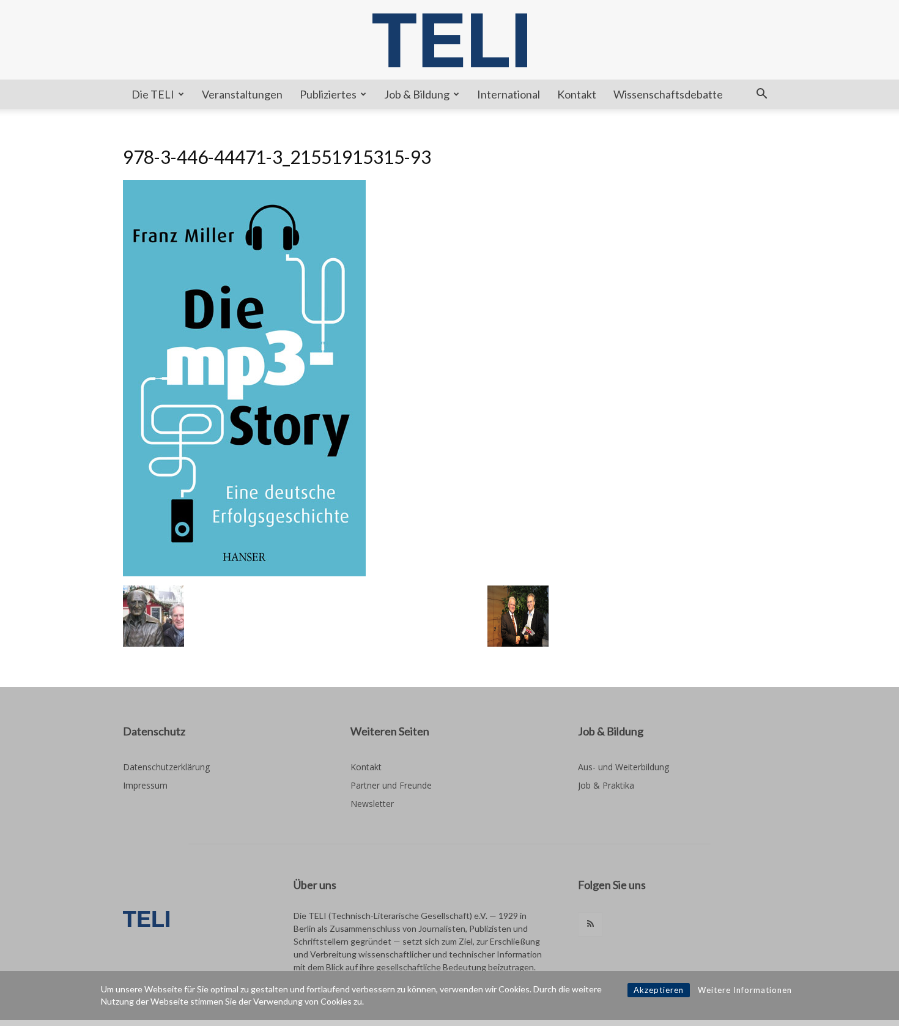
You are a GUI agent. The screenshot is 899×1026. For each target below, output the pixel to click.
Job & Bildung (417, 94)
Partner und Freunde (391, 785)
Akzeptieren (659, 990)
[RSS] (590, 924)
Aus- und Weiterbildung (623, 767)
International (508, 94)
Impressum (145, 785)
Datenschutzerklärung (166, 767)
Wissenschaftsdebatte (668, 94)
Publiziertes (328, 94)
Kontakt (576, 94)
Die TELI (152, 94)
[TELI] (449, 40)
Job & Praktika (606, 785)
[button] (761, 95)
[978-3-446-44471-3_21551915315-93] (244, 573)
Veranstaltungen (242, 94)
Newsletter (372, 803)
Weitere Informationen (745, 990)
